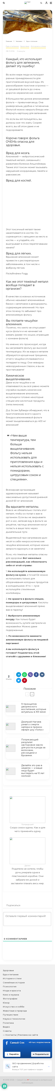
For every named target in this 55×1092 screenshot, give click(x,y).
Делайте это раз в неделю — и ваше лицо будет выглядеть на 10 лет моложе (32, 770)
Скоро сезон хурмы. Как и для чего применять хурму (27, 828)
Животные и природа (15, 1011)
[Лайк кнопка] (8, 664)
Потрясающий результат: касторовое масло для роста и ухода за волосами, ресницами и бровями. (33, 747)
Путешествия (10, 1015)
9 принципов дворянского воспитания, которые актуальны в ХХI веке (33, 708)
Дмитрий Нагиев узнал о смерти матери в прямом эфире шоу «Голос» (32, 725)
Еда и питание (12, 46)
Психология (9, 986)
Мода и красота (12, 990)
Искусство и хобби (13, 1006)
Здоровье (24, 46)
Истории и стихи (38, 46)
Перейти (14, 1054)
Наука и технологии (14, 1019)
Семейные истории (14, 982)
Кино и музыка (11, 994)
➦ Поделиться (41, 1054)
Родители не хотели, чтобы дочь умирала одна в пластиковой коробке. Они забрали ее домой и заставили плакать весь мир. (27, 874)
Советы (7, 1031)
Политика (8, 1023)
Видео (6, 1027)
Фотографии (10, 998)
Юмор (6, 1003)
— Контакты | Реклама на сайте (20, 1035)
